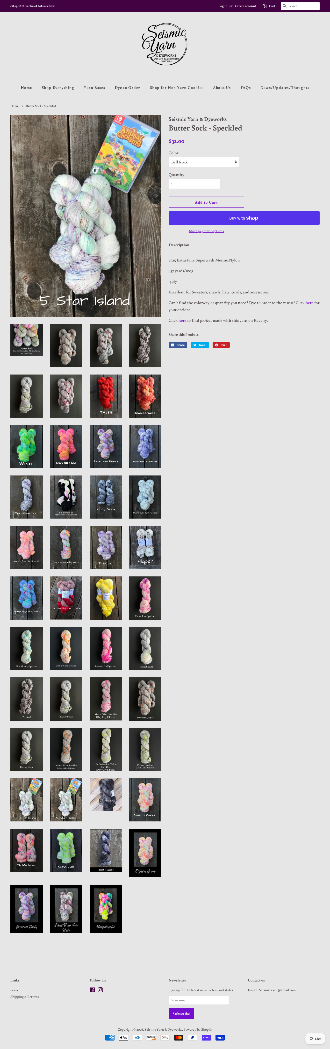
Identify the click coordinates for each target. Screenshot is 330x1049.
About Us (222, 87)
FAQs (246, 87)
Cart (272, 6)
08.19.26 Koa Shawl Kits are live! (32, 6)
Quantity (176, 174)
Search (15, 990)
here (310, 302)
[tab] (179, 245)
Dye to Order (127, 87)
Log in (222, 6)
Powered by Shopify (198, 1029)
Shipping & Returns (24, 996)
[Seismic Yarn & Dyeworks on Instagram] (100, 990)
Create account (245, 6)
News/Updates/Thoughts (284, 87)
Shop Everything (58, 87)
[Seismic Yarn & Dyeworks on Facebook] (92, 990)
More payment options (206, 231)
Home (26, 87)
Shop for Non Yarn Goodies (177, 87)
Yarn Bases (94, 87)
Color (173, 152)
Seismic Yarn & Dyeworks (163, 1029)
